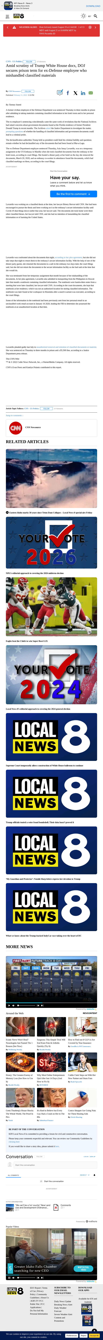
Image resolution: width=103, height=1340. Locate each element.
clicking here (14, 1142)
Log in (86, 1156)
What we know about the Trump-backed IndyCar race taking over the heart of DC (44, 936)
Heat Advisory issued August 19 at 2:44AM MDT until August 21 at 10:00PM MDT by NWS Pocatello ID (57, 30)
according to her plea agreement (68, 257)
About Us (45, 1297)
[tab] (13, 1175)
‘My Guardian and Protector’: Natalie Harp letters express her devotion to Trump (43, 879)
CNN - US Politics (31, 409)
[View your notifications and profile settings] (94, 1175)
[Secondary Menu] (9, 16)
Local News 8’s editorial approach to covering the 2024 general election (38, 709)
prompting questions (14, 131)
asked (48, 128)
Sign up (92, 1156)
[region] (51, 1189)
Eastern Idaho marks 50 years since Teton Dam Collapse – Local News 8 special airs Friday (50, 513)
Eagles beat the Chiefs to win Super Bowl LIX (27, 641)
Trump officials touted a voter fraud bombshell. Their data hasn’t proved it (40, 822)
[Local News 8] (22, 16)
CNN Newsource (14, 91)
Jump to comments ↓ (14, 415)
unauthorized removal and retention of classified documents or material (66, 347)
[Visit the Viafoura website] (91, 1221)
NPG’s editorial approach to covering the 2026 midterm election (35, 573)
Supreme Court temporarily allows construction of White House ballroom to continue (44, 765)
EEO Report (35, 1288)
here (57, 1146)
